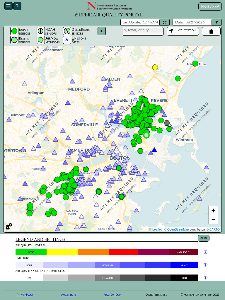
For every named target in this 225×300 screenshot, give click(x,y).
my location (187, 30)
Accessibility (68, 294)
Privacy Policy (25, 294)
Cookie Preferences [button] (156, 294)
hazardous (183, 252)
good (31, 252)
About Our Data (112, 294)
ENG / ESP (210, 6)
